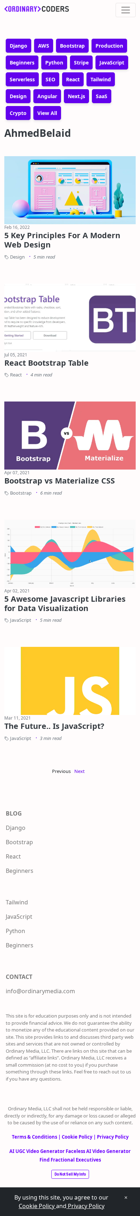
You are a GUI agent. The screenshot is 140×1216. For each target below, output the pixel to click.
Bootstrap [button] (72, 45)
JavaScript (19, 917)
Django (15, 828)
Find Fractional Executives (70, 1160)
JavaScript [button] (111, 62)
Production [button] (109, 45)
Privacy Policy (85, 1206)
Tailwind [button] (100, 79)
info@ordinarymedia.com (40, 991)
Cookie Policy (37, 1206)
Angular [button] (47, 96)
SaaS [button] (101, 96)
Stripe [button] (81, 62)
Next (79, 771)
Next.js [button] (76, 96)
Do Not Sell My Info (70, 1174)
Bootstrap (19, 842)
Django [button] (18, 45)
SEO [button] (50, 79)
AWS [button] (43, 45)
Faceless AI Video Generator (98, 1151)
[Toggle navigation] (126, 10)
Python (15, 931)
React (13, 856)
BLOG (14, 813)
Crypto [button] (18, 113)
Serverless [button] (22, 79)
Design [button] (18, 96)
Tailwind (17, 902)
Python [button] (54, 62)
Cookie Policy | (79, 1137)
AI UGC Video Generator (37, 1151)
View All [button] (47, 113)
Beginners (19, 871)
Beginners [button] (22, 62)
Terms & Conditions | (37, 1137)
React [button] (73, 79)
